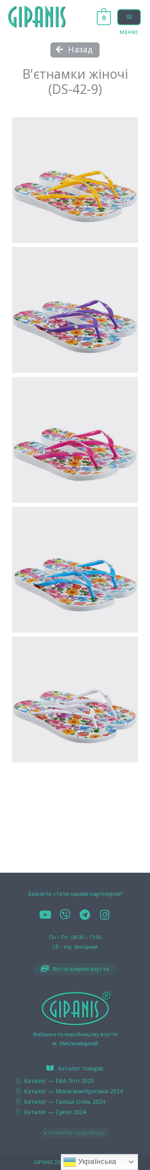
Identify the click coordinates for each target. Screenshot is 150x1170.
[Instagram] (104, 914)
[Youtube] (45, 914)
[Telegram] (85, 914)
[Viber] (65, 914)
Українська (96, 1161)
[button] (75, 50)
